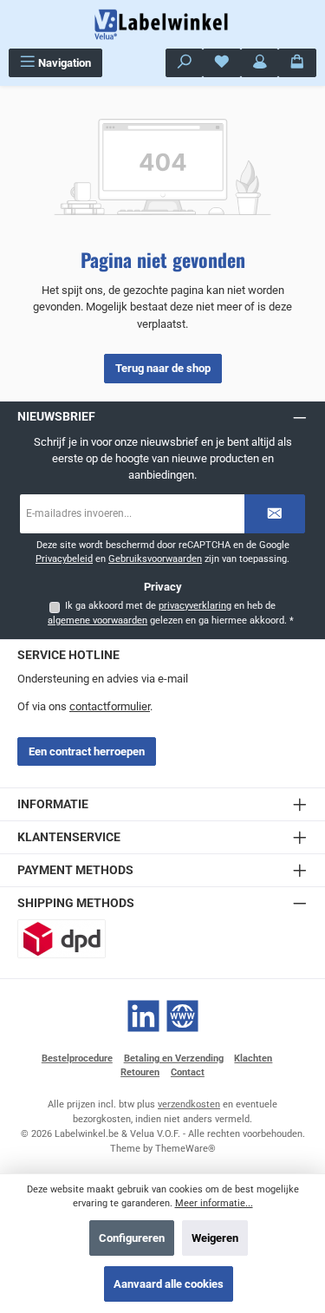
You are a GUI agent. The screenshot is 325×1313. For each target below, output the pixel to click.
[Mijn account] (260, 63)
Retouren (139, 1072)
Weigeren (215, 1237)
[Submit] (274, 513)
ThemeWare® (185, 1148)
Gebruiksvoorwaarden (155, 559)
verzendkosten (189, 1104)
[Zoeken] (185, 63)
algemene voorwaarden (97, 620)
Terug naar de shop (163, 368)
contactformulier (109, 706)
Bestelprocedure (77, 1058)
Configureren (132, 1237)
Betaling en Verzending (174, 1058)
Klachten (253, 1058)
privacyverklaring (195, 605)
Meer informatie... (214, 1203)
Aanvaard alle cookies (169, 1283)
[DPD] (61, 938)
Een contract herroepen (87, 751)
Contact (188, 1072)
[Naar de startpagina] (163, 24)
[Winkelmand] (297, 63)
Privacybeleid (64, 559)
